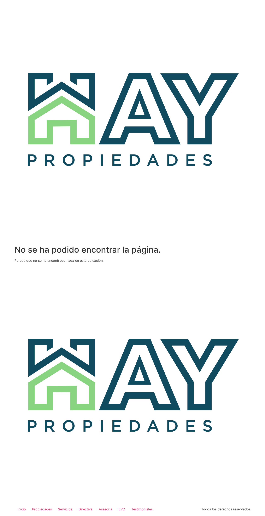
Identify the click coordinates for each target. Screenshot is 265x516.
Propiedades (42, 509)
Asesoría (105, 509)
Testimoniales (142, 509)
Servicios (65, 509)
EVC (121, 509)
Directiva (85, 509)
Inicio (22, 509)
